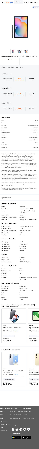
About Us (2, 411)
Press (1, 415)
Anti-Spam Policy (15, 418)
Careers (25, 415)
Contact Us (3, 430)
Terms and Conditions (16, 411)
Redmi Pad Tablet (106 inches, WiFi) (12, 327)
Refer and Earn (27, 411)
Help (25, 2)
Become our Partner (28, 418)
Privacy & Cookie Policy (16, 415)
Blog (1, 418)
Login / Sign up (34, 2)
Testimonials (3, 421)
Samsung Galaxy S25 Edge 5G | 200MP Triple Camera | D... (13, 371)
